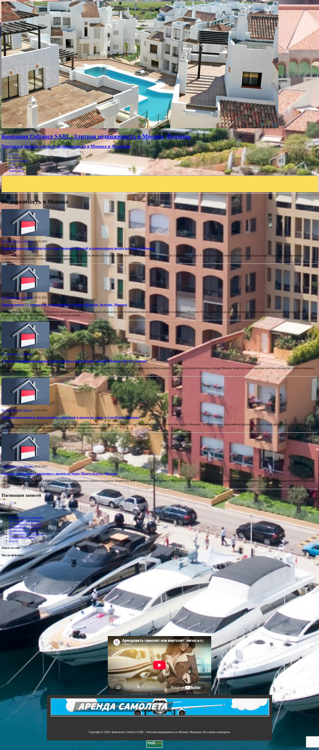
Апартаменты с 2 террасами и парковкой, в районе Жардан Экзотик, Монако (64, 305)
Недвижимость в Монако (17, 241)
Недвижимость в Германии (26, 517)
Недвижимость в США (23, 530)
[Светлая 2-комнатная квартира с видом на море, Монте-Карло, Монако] (25, 460)
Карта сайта (16, 170)
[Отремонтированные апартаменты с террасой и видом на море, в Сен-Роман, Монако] (25, 403)
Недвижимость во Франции (26, 534)
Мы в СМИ (16, 167)
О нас (12, 164)
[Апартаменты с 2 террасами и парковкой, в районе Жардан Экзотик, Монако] (25, 291)
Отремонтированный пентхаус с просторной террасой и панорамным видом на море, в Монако (78, 248)
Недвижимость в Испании (25, 524)
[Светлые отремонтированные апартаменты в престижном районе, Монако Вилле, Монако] (25, 347)
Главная (14, 154)
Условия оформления (22, 537)
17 (11, 503)
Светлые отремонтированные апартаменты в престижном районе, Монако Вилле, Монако (74, 361)
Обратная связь (18, 160)
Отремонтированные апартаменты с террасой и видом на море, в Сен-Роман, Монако (70, 417)
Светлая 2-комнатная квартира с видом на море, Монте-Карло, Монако (59, 473)
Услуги (13, 540)
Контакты (15, 157)
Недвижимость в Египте (24, 520)
